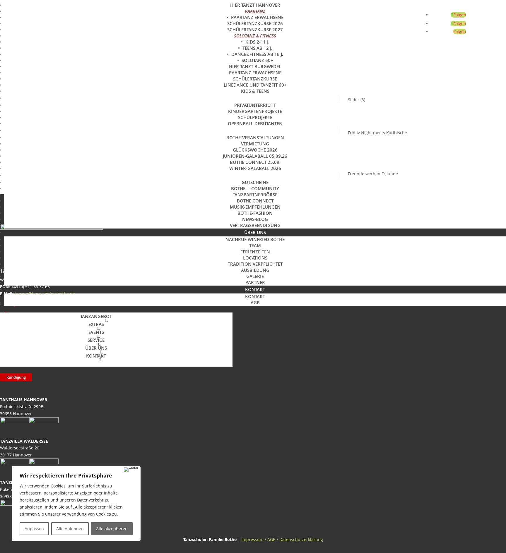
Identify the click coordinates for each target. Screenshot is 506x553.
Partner (255, 282)
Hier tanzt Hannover (255, 5)
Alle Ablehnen (70, 528)
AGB (255, 302)
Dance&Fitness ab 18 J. (257, 54)
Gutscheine (255, 182)
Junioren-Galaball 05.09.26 (255, 156)
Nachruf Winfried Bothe (255, 239)
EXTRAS (255, 98)
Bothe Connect (255, 201)
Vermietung (255, 144)
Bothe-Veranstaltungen (255, 137)
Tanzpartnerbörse (255, 194)
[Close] (131, 469)
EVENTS (255, 130)
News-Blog (255, 219)
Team (255, 245)
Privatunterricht (255, 105)
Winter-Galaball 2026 (255, 168)
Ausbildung (255, 270)
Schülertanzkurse (255, 79)
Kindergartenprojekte (255, 111)
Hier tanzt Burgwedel (255, 66)
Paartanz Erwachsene (257, 17)
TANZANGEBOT (96, 316)
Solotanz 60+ (257, 60)
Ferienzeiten (255, 252)
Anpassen (34, 528)
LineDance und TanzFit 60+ (255, 85)
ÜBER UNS (255, 232)
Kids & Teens (255, 91)
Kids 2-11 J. (257, 42)
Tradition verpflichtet (255, 264)
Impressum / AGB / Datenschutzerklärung (282, 539)
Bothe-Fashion (255, 213)
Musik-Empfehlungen (255, 207)
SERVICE (255, 175)
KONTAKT (255, 289)
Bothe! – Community (255, 188)
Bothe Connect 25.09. (255, 162)
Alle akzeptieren (112, 528)
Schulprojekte (255, 117)
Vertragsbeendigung (255, 225)
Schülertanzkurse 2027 (255, 29)
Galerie (255, 276)
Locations (255, 258)
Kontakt (255, 296)
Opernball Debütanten (255, 123)
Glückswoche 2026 (255, 150)
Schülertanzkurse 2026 (255, 23)
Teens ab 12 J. (257, 48)
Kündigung (16, 377)
